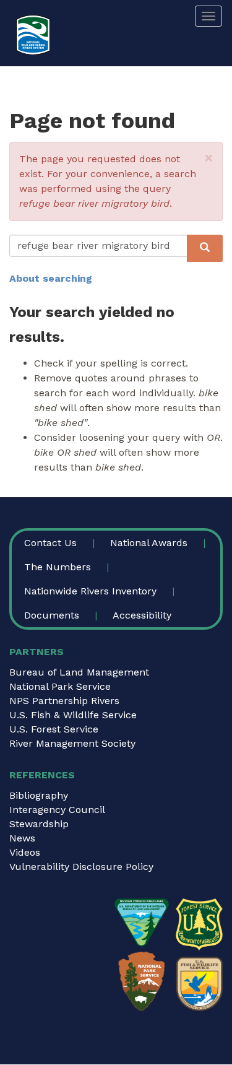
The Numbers (57, 567)
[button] (208, 157)
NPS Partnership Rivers (64, 700)
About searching (50, 278)
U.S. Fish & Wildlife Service (73, 714)
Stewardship (39, 823)
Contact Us (50, 543)
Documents (51, 615)
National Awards (148, 543)
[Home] (33, 35)
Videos (24, 852)
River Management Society (72, 743)
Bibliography (38, 795)
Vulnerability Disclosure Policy (81, 866)
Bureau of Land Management (79, 672)
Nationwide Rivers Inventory (90, 591)
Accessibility (142, 615)
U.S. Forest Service (53, 729)
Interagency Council (57, 809)
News (22, 838)
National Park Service (60, 686)
